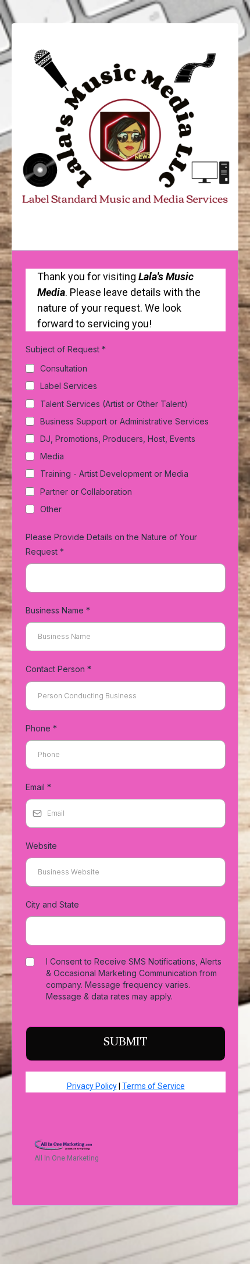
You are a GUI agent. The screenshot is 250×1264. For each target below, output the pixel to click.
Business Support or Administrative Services (124, 421)
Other (51, 509)
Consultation (63, 368)
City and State (52, 904)
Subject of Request (66, 349)
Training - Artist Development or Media (114, 474)
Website (41, 846)
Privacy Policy (92, 1086)
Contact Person (58, 669)
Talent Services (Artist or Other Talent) (114, 404)
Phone (41, 728)
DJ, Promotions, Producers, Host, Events (117, 439)
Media (52, 456)
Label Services (68, 386)
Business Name (58, 610)
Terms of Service (153, 1086)
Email (38, 787)
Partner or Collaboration (86, 492)
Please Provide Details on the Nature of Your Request (111, 544)
